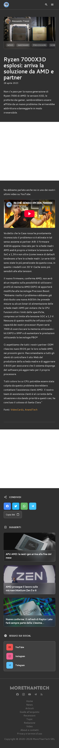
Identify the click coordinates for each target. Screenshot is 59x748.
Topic (29, 719)
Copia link (10, 514)
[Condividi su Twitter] (15, 506)
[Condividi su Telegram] (32, 506)
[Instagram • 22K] (23, 694)
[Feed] (42, 694)
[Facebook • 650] (17, 694)
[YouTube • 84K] (29, 694)
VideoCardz (17, 409)
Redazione (29, 722)
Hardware (23, 45)
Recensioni (29, 715)
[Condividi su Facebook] (7, 506)
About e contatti (29, 730)
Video (29, 726)
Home (29, 701)
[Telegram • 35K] (36, 694)
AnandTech (31, 409)
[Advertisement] (29, 151)
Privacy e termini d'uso (29, 733)
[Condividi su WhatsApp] (24, 506)
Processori (39, 45)
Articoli (29, 708)
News (10, 45)
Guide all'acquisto (29, 712)
